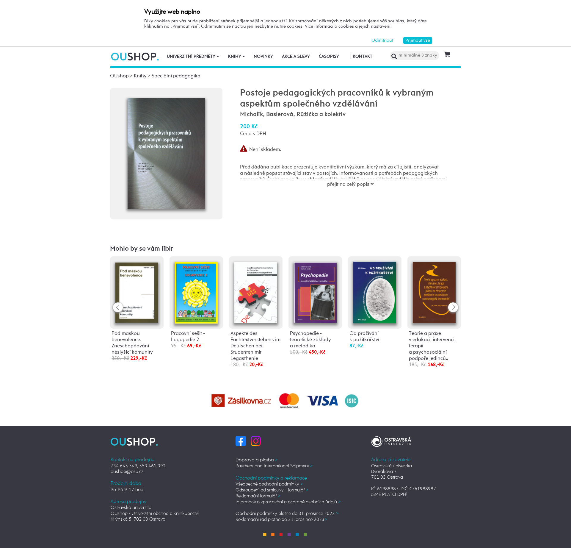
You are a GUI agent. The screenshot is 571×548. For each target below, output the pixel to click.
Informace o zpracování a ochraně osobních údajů (288, 502)
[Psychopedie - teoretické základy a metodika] (315, 291)
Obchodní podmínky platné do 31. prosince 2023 (287, 513)
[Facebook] (241, 440)
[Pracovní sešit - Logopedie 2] (196, 292)
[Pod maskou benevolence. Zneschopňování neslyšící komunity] (136, 291)
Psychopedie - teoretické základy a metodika (310, 340)
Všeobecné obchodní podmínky (269, 484)
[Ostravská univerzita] (391, 440)
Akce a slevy (296, 56)
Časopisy (329, 56)
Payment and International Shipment (274, 466)
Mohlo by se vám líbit (141, 249)
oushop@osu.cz (127, 471)
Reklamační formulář (258, 496)
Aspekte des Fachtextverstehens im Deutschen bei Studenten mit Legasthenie (255, 346)
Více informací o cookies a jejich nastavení (347, 26)
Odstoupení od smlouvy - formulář (272, 490)
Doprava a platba (257, 460)
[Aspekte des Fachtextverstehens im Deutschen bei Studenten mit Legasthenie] (255, 291)
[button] (453, 307)
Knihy (235, 56)
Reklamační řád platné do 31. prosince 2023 (281, 519)
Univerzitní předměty (192, 56)
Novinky (263, 56)
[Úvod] (135, 56)
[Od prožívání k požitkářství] (374, 292)
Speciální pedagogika (176, 76)
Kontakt (361, 56)
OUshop (119, 76)
